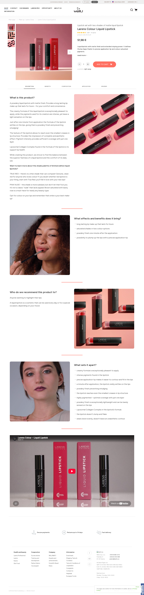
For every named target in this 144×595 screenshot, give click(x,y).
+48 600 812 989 (115, 557)
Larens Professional (19, 555)
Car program (35, 566)
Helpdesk (69, 573)
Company (52, 552)
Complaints (69, 568)
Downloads (69, 555)
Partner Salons (35, 563)
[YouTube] (89, 559)
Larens (16, 558)
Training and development (35, 559)
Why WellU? (52, 555)
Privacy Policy (31, 591)
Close (138, 587)
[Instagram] (89, 564)
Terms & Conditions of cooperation (73, 564)
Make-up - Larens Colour (26, 19)
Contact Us (69, 571)
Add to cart (102, 64)
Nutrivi (16, 561)
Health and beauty (20, 552)
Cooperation (35, 552)
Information (70, 552)
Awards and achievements (53, 559)
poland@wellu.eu (114, 559)
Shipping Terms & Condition (71, 559)
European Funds (71, 576)
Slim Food (17, 563)
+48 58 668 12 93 (115, 554)
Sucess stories (35, 555)
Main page (12, 19)
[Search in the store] (131, 10)
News (50, 566)
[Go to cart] (136, 10)
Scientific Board (54, 563)
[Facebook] (89, 553)
